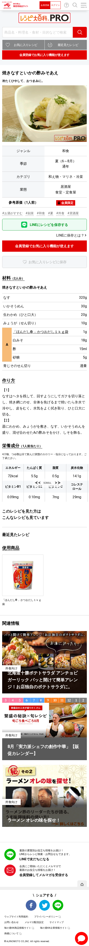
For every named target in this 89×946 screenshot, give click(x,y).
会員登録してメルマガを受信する (43, 875)
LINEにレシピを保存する (49, 225)
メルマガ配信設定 (34, 922)
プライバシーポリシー (46, 916)
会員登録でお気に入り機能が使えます (44, 55)
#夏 (50, 213)
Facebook (31, 905)
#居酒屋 (73, 213)
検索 (80, 32)
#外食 (60, 213)
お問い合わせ (66, 5)
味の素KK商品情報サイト (17, 928)
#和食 (41, 213)
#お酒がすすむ (12, 213)
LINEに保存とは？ (70, 235)
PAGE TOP (82, 884)
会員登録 (45, 5)
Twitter (44, 905)
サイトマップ (56, 922)
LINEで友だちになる (34, 859)
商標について (11, 933)
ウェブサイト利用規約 (16, 916)
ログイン (55, 5)
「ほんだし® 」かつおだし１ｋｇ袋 (40, 332)
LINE (57, 905)
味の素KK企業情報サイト (53, 928)
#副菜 (29, 213)
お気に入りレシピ (25, 45)
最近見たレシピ (68, 45)
